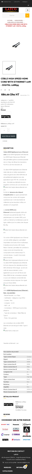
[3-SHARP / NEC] (5, 424)
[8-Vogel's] (26, 424)
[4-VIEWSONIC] (5, 430)
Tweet (5, 90)
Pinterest (9, 90)
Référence (4, 123)
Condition (18, 410)
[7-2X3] (16, 430)
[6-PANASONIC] (16, 424)
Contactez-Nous (7, 1)
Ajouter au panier (8, 136)
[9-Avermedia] (26, 435)
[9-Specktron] (26, 440)
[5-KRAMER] (5, 435)
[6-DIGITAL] (5, 440)
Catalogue (24, 1)
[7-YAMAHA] (16, 435)
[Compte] (28, 5)
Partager (1, 90)
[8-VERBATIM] (16, 440)
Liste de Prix (17, 1)
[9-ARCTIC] (26, 430)
